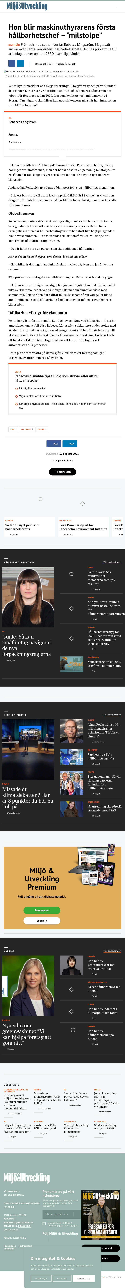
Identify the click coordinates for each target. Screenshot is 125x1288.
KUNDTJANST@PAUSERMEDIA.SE (18, 1222)
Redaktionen (10, 1245)
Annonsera (9, 1248)
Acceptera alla (83, 1278)
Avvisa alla (62, 1278)
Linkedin (53, 1240)
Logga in (42, 920)
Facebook (44, 1240)
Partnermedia (25, 1245)
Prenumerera (42, 910)
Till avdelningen (112, 562)
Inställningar (41, 1278)
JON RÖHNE (9, 1207)
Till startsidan (62, 472)
